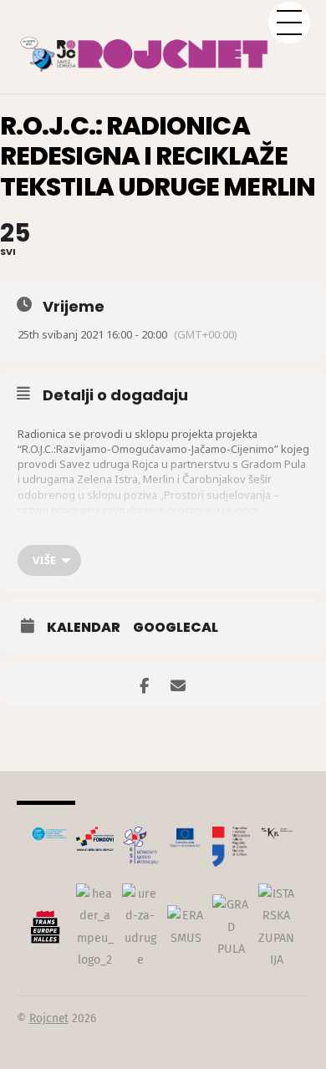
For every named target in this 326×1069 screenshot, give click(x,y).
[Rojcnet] (163, 45)
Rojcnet (49, 1018)
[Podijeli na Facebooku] (144, 683)
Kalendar (83, 627)
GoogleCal (175, 627)
